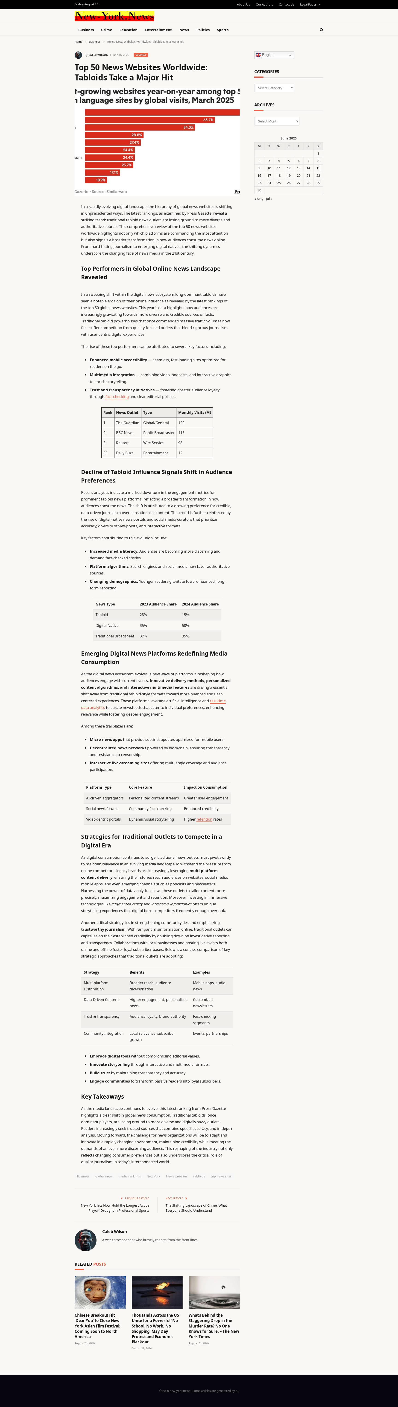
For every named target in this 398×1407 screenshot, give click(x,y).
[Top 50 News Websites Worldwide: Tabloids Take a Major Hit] (157, 142)
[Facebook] (58, 218)
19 (289, 175)
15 (318, 168)
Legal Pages (308, 4)
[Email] (58, 265)
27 (299, 183)
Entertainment (158, 29)
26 (289, 183)
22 (318, 175)
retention (204, 819)
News (184, 29)
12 (289, 168)
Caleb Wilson (98, 55)
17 (269, 175)
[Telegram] (58, 323)
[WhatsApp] (58, 335)
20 (299, 175)
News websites (176, 1176)
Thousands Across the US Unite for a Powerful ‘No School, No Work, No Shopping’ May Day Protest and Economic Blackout (155, 1328)
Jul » (269, 198)
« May (258, 198)
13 (299, 168)
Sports (222, 29)
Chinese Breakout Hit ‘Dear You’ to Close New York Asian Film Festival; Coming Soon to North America (97, 1326)
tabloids (199, 1176)
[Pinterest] (58, 253)
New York (153, 1176)
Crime (106, 29)
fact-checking (117, 396)
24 (269, 183)
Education (129, 29)
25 (279, 183)
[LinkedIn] (58, 241)
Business (86, 29)
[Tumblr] (58, 288)
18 (279, 175)
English (268, 55)
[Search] (321, 30)
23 (259, 183)
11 (279, 168)
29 (318, 183)
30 (259, 190)
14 (308, 168)
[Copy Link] (58, 276)
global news (104, 1176)
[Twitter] (58, 230)
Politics (203, 29)
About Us (243, 4)
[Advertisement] (209, 16)
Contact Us (286, 4)
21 (308, 175)
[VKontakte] (58, 312)
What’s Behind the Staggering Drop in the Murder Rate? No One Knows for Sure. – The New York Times (214, 1326)
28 (308, 183)
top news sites (221, 1176)
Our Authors (264, 4)
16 (259, 175)
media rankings (129, 1176)
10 (269, 168)
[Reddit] (58, 300)
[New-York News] (114, 16)
